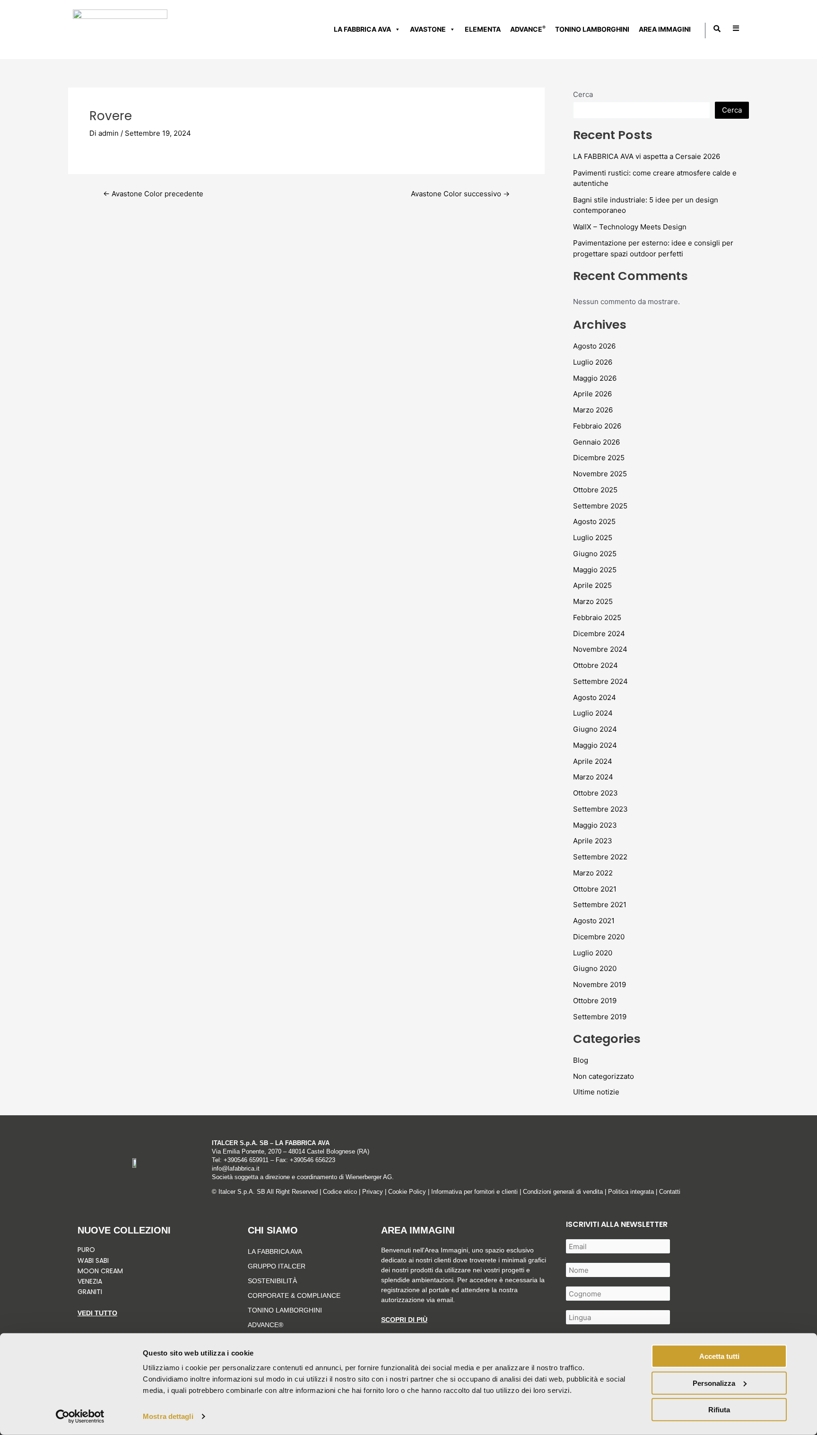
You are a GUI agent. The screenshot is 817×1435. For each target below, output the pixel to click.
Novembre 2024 (600, 649)
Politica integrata (631, 1191)
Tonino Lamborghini (592, 29)
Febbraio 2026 (597, 425)
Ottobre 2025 (595, 489)
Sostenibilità (272, 1281)
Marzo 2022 (593, 872)
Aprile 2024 (592, 761)
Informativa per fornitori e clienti (475, 1191)
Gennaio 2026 (596, 442)
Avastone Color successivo (460, 193)
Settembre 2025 (600, 505)
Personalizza (714, 1383)
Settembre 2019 (599, 1016)
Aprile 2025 (592, 585)
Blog (580, 1060)
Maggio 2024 (595, 745)
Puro (86, 1249)
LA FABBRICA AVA (275, 1251)
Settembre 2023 (600, 809)
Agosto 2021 (594, 920)
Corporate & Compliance (294, 1295)
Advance (528, 29)
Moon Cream (100, 1271)
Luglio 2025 (592, 537)
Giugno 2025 (595, 553)
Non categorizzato (603, 1076)
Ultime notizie (596, 1091)
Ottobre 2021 (595, 888)
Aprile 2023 (592, 840)
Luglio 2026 (592, 362)
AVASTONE (428, 29)
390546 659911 (248, 1160)
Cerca (583, 94)
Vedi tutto (97, 1313)
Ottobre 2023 (595, 792)
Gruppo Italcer (276, 1266)
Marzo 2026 (593, 409)
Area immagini (665, 29)
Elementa (483, 29)
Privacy (372, 1191)
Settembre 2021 (599, 904)
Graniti (91, 1291)
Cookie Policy (407, 1191)
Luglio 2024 (593, 713)
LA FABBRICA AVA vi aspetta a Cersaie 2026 (646, 156)
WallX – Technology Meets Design (630, 226)
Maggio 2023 (595, 825)
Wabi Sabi (93, 1260)
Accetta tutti (719, 1356)
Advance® (265, 1325)
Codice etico (340, 1191)
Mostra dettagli (168, 1416)
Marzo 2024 (593, 776)
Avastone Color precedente (153, 193)
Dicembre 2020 (599, 936)
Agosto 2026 (594, 345)
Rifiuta (719, 1410)
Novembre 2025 (600, 473)
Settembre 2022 (600, 856)
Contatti (669, 1191)
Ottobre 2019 (595, 1000)
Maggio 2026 (595, 378)
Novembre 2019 (599, 984)
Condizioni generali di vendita (563, 1191)
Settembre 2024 (600, 681)
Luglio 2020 (592, 952)
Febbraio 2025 (597, 617)
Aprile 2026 (592, 393)
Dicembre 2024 (599, 633)
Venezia (90, 1281)
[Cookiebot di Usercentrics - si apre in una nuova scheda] (80, 1416)
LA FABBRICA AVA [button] (362, 29)
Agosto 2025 (594, 521)
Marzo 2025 (593, 601)
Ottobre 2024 (595, 665)
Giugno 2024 (595, 729)
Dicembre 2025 (599, 457)
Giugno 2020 (595, 968)
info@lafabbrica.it (236, 1168)
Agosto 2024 (594, 697)
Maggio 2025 (595, 569)
